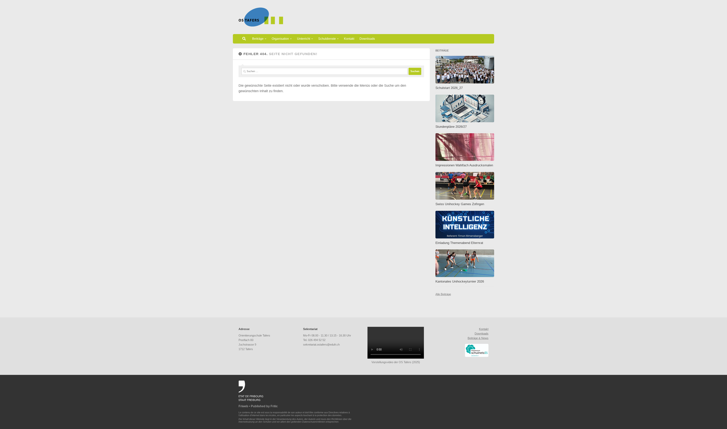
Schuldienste (327, 38)
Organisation (280, 38)
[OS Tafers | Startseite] (261, 17)
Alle (438, 294)
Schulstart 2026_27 (449, 88)
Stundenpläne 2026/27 (451, 126)
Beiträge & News (478, 338)
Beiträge (258, 38)
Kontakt (349, 38)
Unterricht (303, 38)
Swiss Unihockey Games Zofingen (459, 204)
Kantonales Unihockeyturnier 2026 (459, 281)
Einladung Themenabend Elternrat (459, 243)
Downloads (367, 38)
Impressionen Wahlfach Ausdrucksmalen (464, 165)
